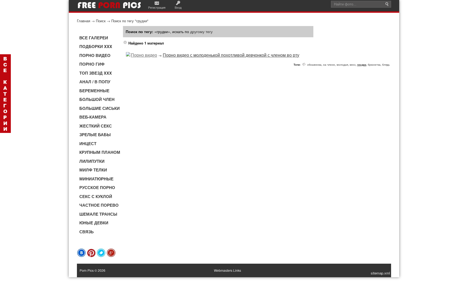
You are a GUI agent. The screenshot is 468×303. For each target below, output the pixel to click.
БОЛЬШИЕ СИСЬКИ (99, 108)
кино (353, 64)
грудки (361, 64)
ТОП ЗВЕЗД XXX (95, 73)
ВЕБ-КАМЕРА (92, 117)
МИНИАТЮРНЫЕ (96, 179)
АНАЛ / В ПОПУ (94, 82)
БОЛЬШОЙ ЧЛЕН (97, 99)
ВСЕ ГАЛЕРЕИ (93, 38)
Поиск (101, 20)
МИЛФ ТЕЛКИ (93, 170)
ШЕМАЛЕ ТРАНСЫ (98, 214)
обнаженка (314, 64)
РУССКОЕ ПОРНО (97, 187)
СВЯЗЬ (86, 232)
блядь (386, 64)
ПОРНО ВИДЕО (94, 55)
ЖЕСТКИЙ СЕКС (95, 126)
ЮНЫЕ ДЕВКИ (93, 223)
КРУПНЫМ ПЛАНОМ (99, 152)
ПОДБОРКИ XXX (95, 46)
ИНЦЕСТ (87, 143)
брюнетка (374, 64)
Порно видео (144, 55)
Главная (83, 20)
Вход (178, 7)
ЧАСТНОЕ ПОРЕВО (99, 205)
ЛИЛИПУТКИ (92, 161)
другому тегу (201, 31)
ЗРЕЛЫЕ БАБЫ (95, 135)
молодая (342, 64)
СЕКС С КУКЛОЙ (95, 196)
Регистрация (156, 7)
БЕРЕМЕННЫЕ (94, 91)
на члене (329, 64)
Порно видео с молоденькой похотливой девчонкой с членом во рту (231, 55)
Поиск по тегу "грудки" (129, 20)
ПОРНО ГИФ (92, 64)
